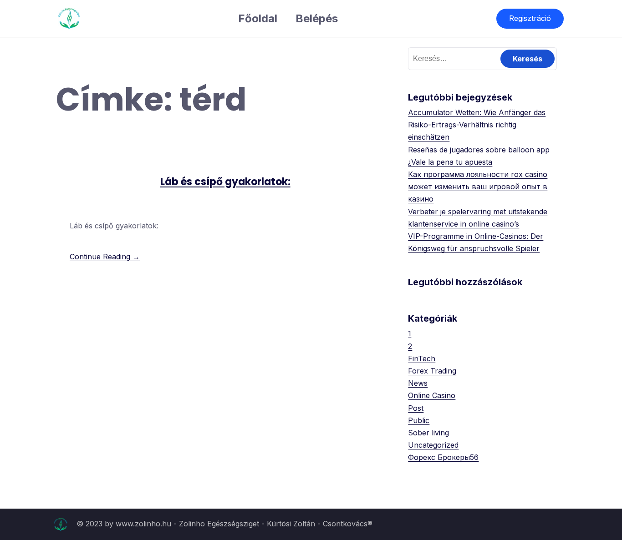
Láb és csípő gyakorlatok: (225, 182)
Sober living (428, 432)
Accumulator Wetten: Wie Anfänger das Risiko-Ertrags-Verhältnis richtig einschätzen (477, 124)
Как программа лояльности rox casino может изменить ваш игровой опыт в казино (477, 186)
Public (418, 420)
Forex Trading (432, 370)
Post (415, 408)
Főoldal (257, 18)
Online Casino (431, 395)
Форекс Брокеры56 (443, 457)
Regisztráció (530, 18)
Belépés (317, 18)
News (418, 383)
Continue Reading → (105, 256)
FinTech (421, 358)
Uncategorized (433, 444)
